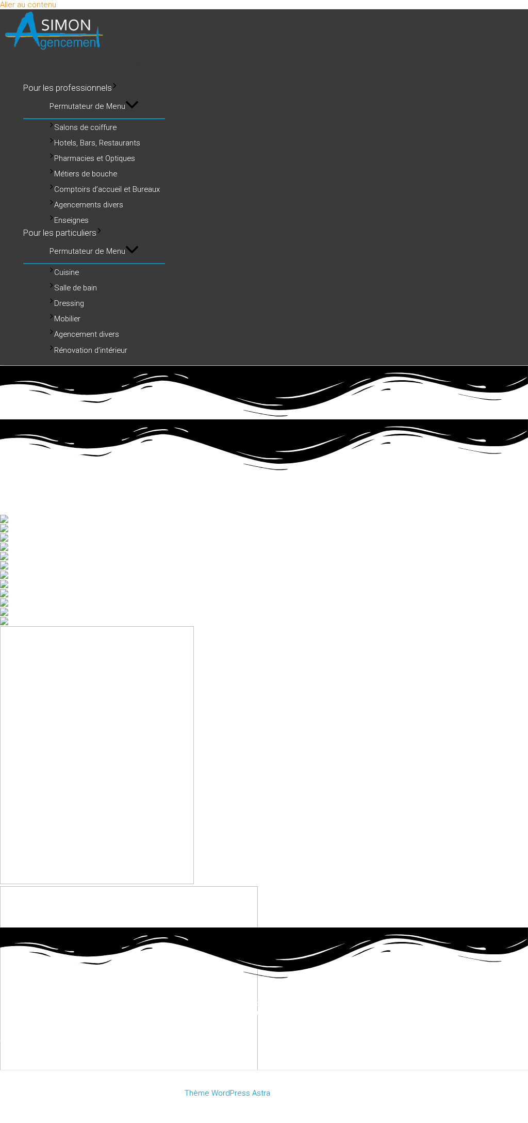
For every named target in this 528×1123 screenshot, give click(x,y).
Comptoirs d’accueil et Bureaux (107, 189)
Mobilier (67, 318)
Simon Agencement (82, 64)
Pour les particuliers (59, 233)
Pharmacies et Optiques (94, 158)
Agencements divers (88, 204)
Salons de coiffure (85, 127)
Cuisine (66, 272)
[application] (115, 88)
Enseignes (71, 220)
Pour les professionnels (67, 88)
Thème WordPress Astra (227, 1093)
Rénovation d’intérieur (90, 350)
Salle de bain (75, 287)
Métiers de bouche (85, 173)
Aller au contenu (28, 4)
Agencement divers (86, 334)
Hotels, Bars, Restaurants (97, 143)
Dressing (69, 303)
